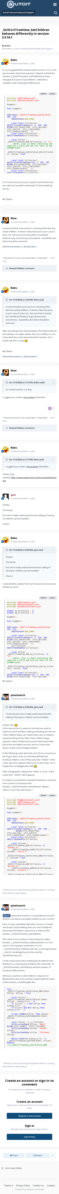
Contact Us (38, 1185)
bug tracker (29, 397)
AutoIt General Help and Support (37, 48)
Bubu (8, 45)
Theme (8, 1185)
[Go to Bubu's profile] (6, 62)
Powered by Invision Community (29, 1189)
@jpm (6, 915)
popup (52, 94)
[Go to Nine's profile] (6, 220)
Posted (23, 63)
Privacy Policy (23, 1185)
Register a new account (29, 1115)
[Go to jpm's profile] (6, 497)
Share (15, 1155)
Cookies (51, 1185)
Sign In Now (29, 1136)
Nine (36, 299)
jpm (36, 549)
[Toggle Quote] (7, 299)
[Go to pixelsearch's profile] (6, 697)
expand (43, 94)
